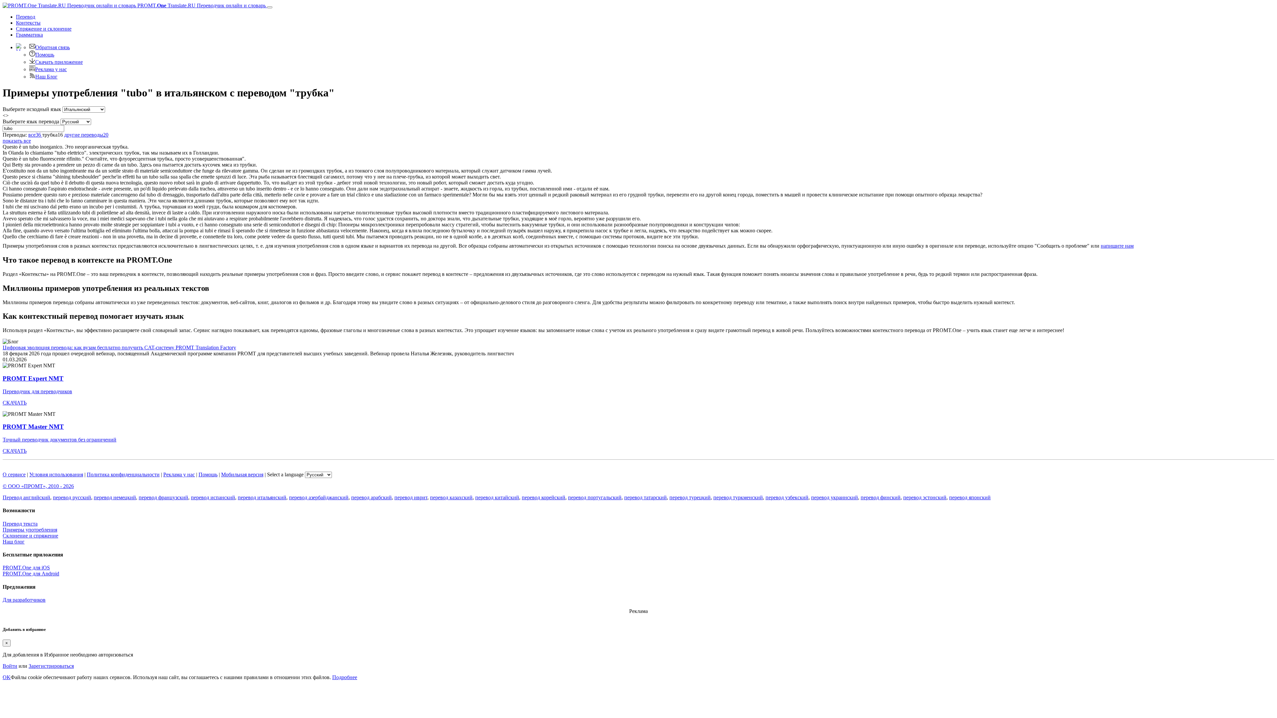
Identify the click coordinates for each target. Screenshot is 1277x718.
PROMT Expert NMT (33, 378)
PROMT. (201, 5)
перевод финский (881, 497)
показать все (17, 141)
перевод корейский (543, 497)
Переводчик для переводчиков (37, 391)
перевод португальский (595, 497)
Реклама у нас (51, 69)
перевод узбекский (787, 497)
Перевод (25, 17)
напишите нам (1117, 246)
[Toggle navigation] (269, 7)
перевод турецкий (690, 497)
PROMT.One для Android (31, 573)
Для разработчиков (24, 600)
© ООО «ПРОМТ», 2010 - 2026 (38, 486)
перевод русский (72, 497)
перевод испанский (213, 497)
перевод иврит (410, 497)
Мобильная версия (242, 474)
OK (7, 677)
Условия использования (56, 474)
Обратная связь (52, 47)
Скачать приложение (59, 62)
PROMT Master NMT (33, 426)
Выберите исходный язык (32, 109)
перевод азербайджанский (319, 497)
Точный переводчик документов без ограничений (59, 439)
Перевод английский (26, 497)
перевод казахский (451, 497)
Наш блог (14, 541)
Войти (10, 666)
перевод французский (163, 497)
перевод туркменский (738, 497)
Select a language (285, 474)
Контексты (28, 23)
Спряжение (43, 29)
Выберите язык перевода (31, 121)
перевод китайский (497, 497)
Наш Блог (46, 76)
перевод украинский (834, 497)
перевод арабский (371, 497)
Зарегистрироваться (51, 666)
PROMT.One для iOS (26, 567)
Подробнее (344, 677)
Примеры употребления (30, 530)
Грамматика (29, 35)
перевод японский (970, 497)
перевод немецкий (115, 497)
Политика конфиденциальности (123, 474)
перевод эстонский (924, 497)
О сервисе (14, 474)
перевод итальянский (262, 497)
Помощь (44, 55)
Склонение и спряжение (30, 535)
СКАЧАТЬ (15, 403)
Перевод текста (20, 524)
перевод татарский (645, 497)
